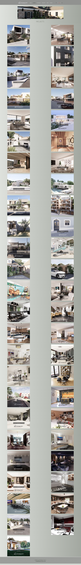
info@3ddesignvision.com (41, 561)
